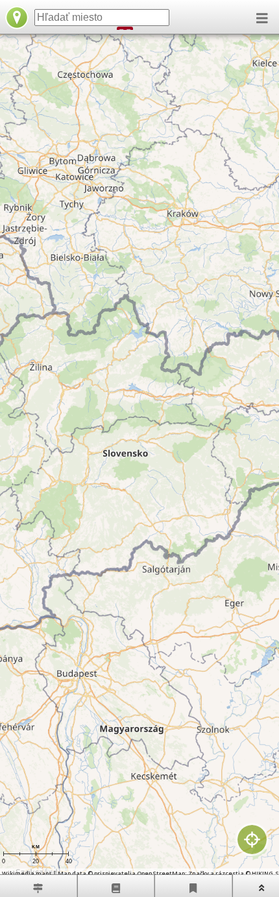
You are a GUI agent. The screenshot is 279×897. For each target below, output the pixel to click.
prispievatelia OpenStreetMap (139, 873)
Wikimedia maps (27, 873)
